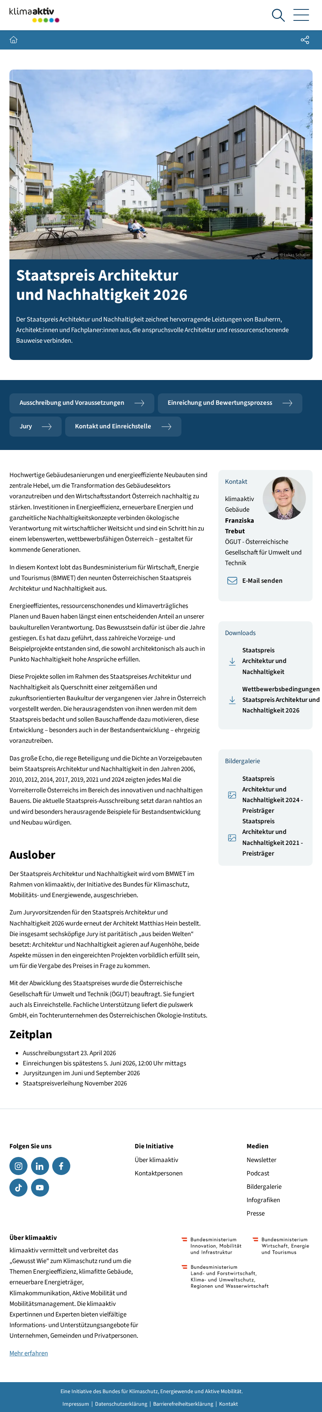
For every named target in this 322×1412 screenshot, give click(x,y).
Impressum (75, 1404)
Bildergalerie (264, 1187)
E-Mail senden (262, 581)
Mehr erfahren (28, 1353)
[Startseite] (34, 15)
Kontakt (228, 1404)
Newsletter (261, 1160)
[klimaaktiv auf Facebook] (61, 1166)
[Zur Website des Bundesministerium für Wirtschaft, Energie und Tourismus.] (281, 1246)
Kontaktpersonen (159, 1173)
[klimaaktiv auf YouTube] (40, 1188)
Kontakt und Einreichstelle (113, 426)
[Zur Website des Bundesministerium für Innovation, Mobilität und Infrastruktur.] (211, 1246)
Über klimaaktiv (156, 1160)
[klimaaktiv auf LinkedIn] (40, 1166)
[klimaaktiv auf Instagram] (18, 1166)
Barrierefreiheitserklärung (183, 1404)
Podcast (258, 1173)
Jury (26, 426)
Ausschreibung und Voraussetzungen (72, 403)
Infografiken (263, 1200)
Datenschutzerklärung (121, 1404)
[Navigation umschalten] (301, 15)
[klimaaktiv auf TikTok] (18, 1188)
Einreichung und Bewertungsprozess (220, 403)
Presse (256, 1213)
